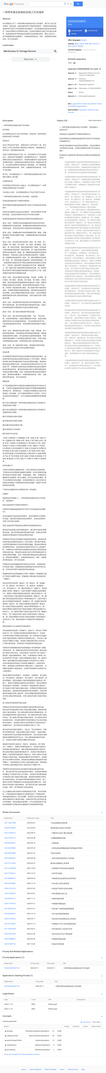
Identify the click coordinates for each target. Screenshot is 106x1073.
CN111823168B (10, 823)
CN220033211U (10, 898)
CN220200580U (10, 883)
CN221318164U (10, 903)
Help (83, 1069)
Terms (62, 1069)
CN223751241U (10, 888)
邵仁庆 (95, 44)
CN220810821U (10, 843)
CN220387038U (10, 853)
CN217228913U (10, 833)
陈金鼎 (80, 46)
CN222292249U (10, 934)
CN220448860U (10, 939)
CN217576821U (10, 873)
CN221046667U (10, 893)
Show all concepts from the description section (22, 1054)
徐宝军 (74, 46)
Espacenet (83, 110)
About (23, 1069)
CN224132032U (10, 919)
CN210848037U (10, 878)
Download (86, 1022)
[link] (8, 1031)
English (84, 40)
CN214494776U (10, 944)
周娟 (86, 44)
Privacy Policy (73, 1069)
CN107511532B (10, 863)
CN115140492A (10, 868)
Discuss (71, 112)
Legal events (76, 104)
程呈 (90, 44)
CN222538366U (10, 858)
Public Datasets (50, 1069)
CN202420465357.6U (12, 968)
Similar (73, 34)
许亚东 (81, 44)
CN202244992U (10, 828)
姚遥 (76, 44)
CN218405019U (10, 909)
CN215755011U (10, 838)
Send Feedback (35, 1069)
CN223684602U (10, 914)
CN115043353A (10, 929)
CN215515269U (10, 924)
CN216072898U (10, 848)
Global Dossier (93, 110)
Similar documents (89, 104)
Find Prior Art (92, 31)
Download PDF (76, 31)
